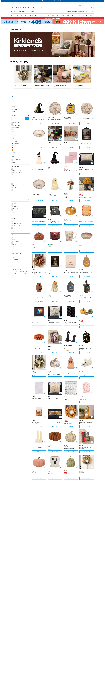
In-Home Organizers (31, 11)
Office (53, 15)
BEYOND (78, 15)
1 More (13, 131)
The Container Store (45, 0)
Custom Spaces (14, 15)
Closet (36, 15)
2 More (13, 275)
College (25, 15)
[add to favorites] (45, 114)
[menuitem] (14, 11)
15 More (13, 212)
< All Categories (15, 259)
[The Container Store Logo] (23, 8)
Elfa (21, 15)
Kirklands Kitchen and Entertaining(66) (20, 271)
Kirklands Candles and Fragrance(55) (20, 273)
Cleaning (62, 15)
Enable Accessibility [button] (90, 5)
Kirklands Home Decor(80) (17, 269)
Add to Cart (39, 123)
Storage (42, 15)
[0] (93, 11)
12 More (13, 246)
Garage (47, 15)
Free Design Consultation (72, 11)
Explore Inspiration (22, 11)
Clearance (91, 15)
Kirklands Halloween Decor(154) (19, 267)
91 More (13, 111)
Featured (85, 15)
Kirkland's (61, 0)
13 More (13, 152)
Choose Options (55, 123)
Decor (73, 15)
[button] (20, 103)
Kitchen (31, 15)
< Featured (14, 260)
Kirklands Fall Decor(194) (17, 264)
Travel (68, 15)
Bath (57, 15)
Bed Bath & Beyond (54, 0)
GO (27, 119)
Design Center (14, 11)
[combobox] (70, 8)
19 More (13, 192)
